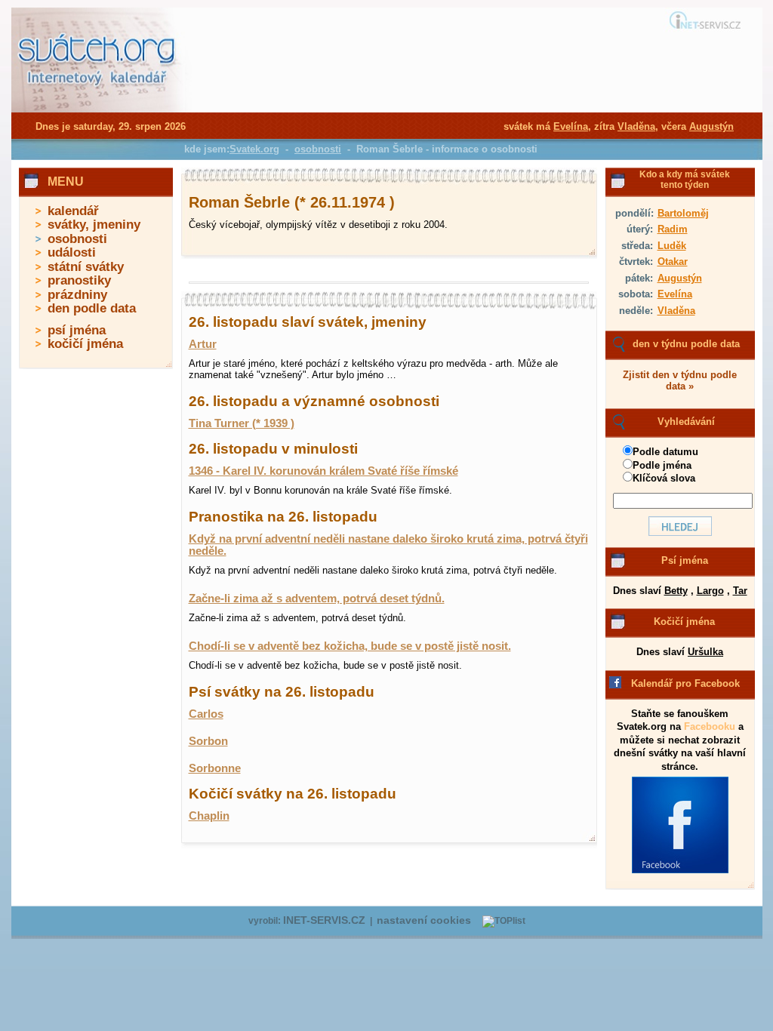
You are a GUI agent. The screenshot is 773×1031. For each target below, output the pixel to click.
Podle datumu (665, 451)
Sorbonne (215, 768)
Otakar (673, 261)
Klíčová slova (664, 478)
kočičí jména (85, 344)
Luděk (672, 245)
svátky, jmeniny (94, 224)
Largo (710, 590)
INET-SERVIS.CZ (324, 920)
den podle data (92, 308)
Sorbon (208, 741)
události (72, 252)
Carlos (206, 714)
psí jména (77, 330)
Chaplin (209, 816)
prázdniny (77, 295)
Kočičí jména (684, 621)
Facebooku (709, 726)
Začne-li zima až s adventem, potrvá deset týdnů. (317, 598)
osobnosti (77, 239)
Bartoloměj (683, 213)
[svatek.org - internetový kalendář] (98, 109)
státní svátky (86, 267)
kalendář (73, 211)
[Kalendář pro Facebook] (680, 870)
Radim (673, 229)
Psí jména (684, 560)
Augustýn (680, 278)
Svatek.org (254, 149)
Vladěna (676, 310)
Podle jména (662, 465)
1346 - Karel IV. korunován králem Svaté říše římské (323, 471)
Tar (740, 590)
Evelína (675, 294)
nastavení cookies (424, 920)
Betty (676, 590)
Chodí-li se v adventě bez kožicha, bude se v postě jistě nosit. (350, 646)
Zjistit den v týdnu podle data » (680, 380)
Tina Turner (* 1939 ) (241, 423)
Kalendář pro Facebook (685, 683)
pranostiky (79, 280)
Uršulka (705, 651)
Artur (203, 344)
